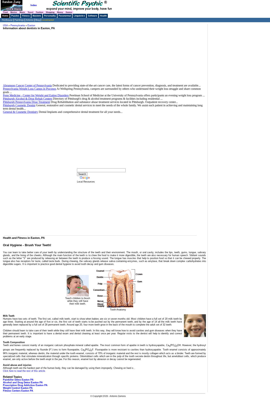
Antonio (29, 20)
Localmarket (48, 20)
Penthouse (7, 20)
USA (5, 25)
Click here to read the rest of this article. (24, 371)
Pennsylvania (17, 25)
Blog (37, 20)
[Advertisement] (104, 58)
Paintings (19, 20)
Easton (31, 25)
